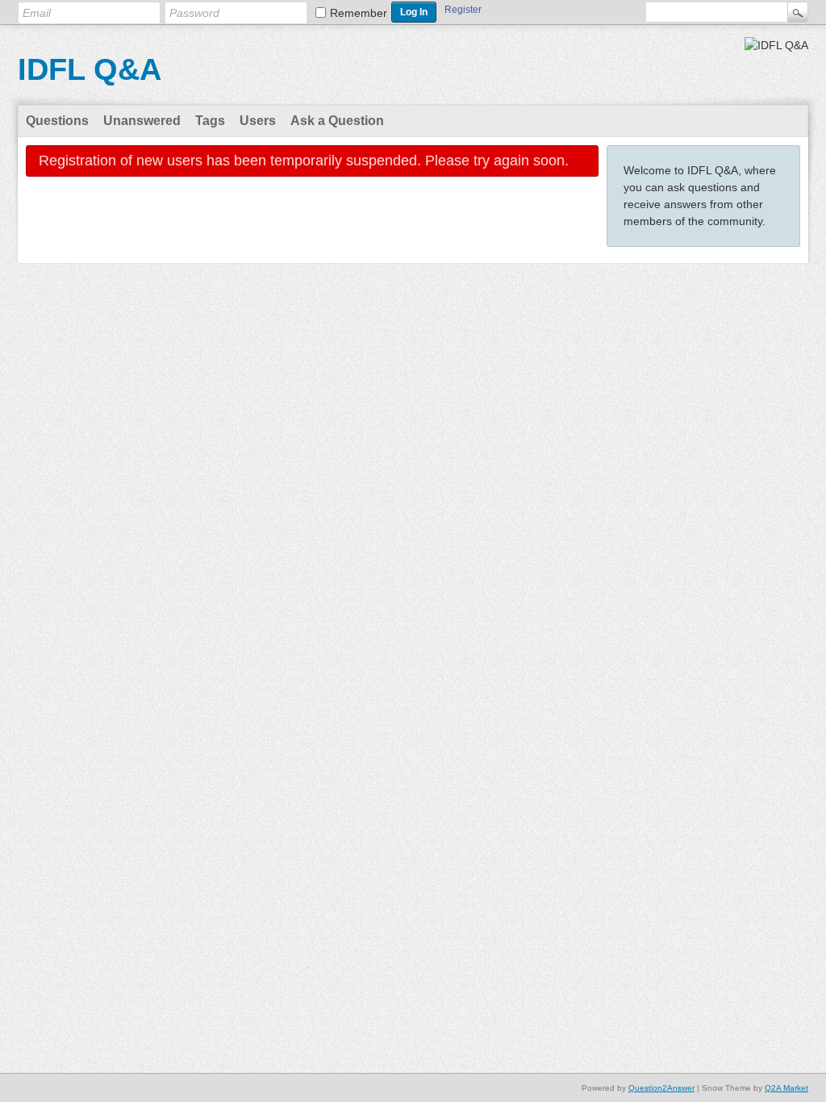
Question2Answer (661, 1087)
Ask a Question (337, 120)
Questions (57, 120)
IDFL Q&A (89, 69)
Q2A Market (786, 1087)
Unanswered (142, 120)
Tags (210, 120)
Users (258, 120)
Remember (358, 13)
